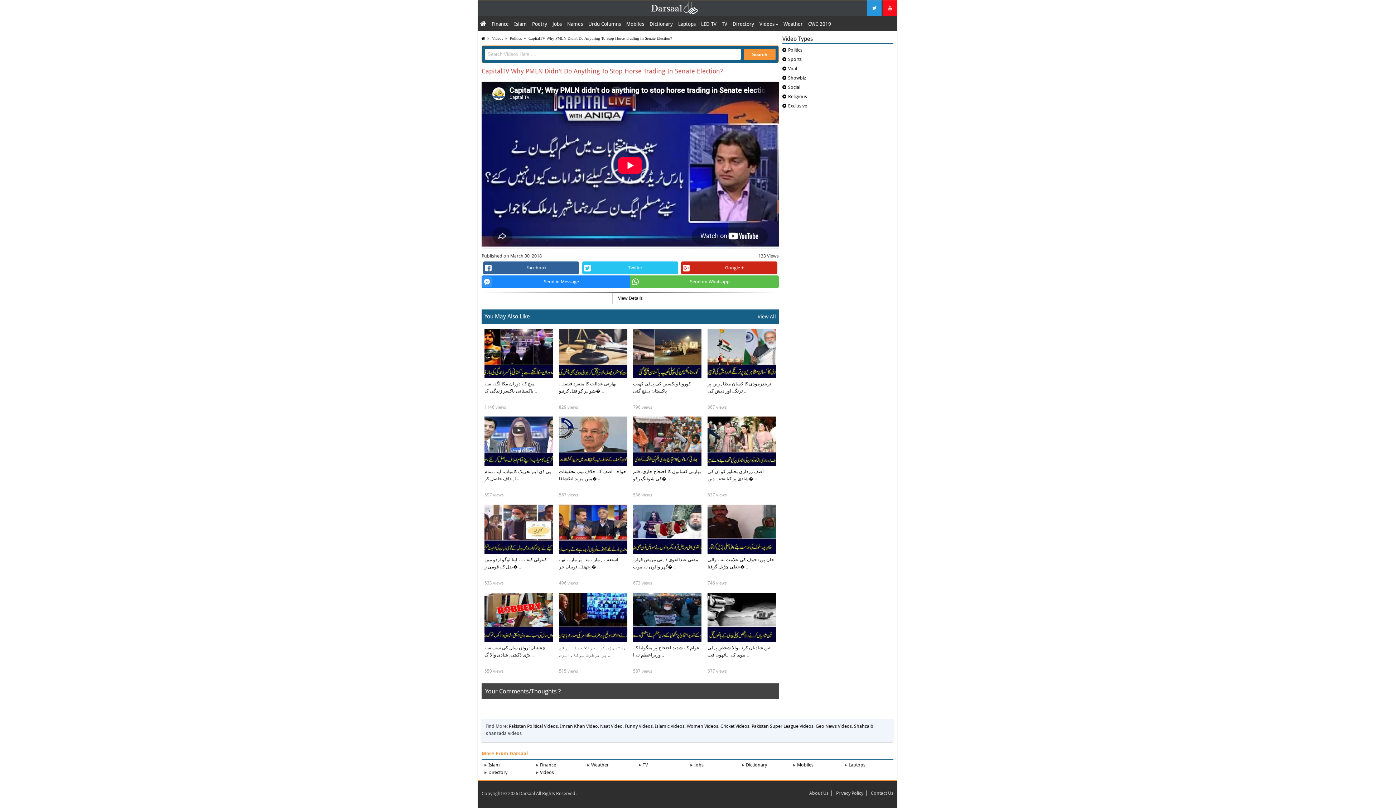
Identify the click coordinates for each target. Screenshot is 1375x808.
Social (794, 87)
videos (497, 38)
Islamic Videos (670, 726)
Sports (795, 59)
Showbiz (797, 78)
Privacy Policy (849, 793)
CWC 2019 (819, 24)
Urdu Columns (604, 24)
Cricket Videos (734, 726)
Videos (767, 24)
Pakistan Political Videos (533, 726)
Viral (792, 68)
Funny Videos (639, 726)
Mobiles (635, 24)
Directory (743, 24)
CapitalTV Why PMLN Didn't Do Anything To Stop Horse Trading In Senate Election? (600, 38)
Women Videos (702, 726)
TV (724, 24)
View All (767, 316)
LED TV (709, 24)
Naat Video (611, 726)
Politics (516, 38)
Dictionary (661, 24)
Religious (797, 96)
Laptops (687, 24)
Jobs (557, 24)
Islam (520, 24)
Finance (500, 24)
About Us (819, 793)
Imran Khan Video (579, 726)
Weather (793, 24)
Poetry (539, 24)
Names (575, 24)
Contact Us (882, 793)
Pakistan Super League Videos (783, 726)
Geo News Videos (834, 726)
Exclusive (797, 106)
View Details (630, 298)
